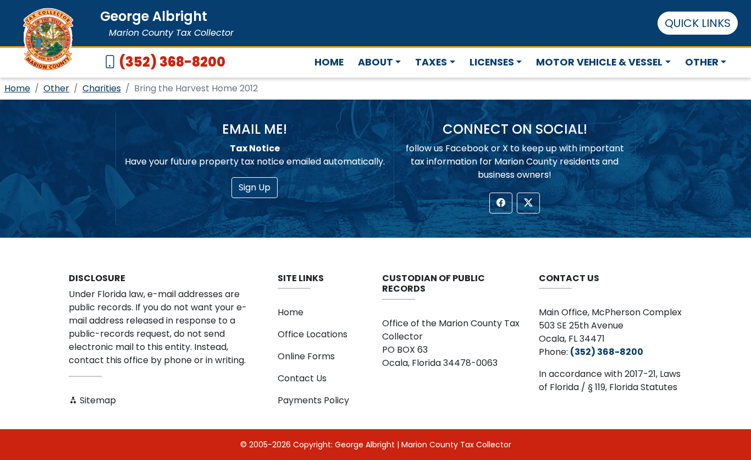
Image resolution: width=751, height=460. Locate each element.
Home (329, 62)
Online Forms (306, 356)
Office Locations (312, 334)
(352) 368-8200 (172, 62)
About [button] (375, 62)
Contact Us (302, 378)
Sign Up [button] (254, 187)
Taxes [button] (431, 62)
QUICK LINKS (698, 23)
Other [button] (702, 62)
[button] (500, 203)
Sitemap (97, 400)
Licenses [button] (492, 62)
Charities (101, 88)
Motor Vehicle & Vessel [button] (599, 62)
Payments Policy (313, 400)
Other (56, 88)
